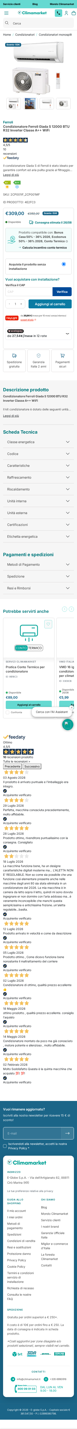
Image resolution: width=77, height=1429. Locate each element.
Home (7, 34)
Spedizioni (14, 1234)
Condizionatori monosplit (55, 34)
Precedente (12, 766)
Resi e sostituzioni (19, 1247)
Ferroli (8, 122)
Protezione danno (19, 1253)
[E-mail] (67, 1133)
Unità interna (16, 501)
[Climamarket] (32, 13)
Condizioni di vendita (21, 1241)
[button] (64, 609)
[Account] (66, 13)
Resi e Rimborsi (19, 588)
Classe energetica (20, 442)
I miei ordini (14, 1217)
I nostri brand (50, 1226)
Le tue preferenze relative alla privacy (30, 1191)
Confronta (16, 712)
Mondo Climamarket (54, 1213)
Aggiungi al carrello (50, 304)
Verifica (62, 291)
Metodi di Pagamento (23, 564)
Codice (12, 454)
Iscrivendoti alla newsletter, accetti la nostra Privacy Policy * (37, 1146)
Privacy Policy (16, 1260)
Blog (44, 1207)
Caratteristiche (18, 465)
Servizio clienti (50, 1220)
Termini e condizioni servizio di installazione (20, 1277)
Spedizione (15, 576)
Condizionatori (24, 34)
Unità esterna (17, 513)
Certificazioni (17, 525)
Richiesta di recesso (20, 1288)
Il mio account (16, 1211)
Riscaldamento (18, 489)
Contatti (46, 1265)
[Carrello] (73, 13)
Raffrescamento (19, 477)
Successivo (32, 766)
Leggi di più (11, 174)
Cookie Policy (16, 1266)
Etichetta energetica (22, 536)
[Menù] (6, 13)
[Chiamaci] (58, 13)
